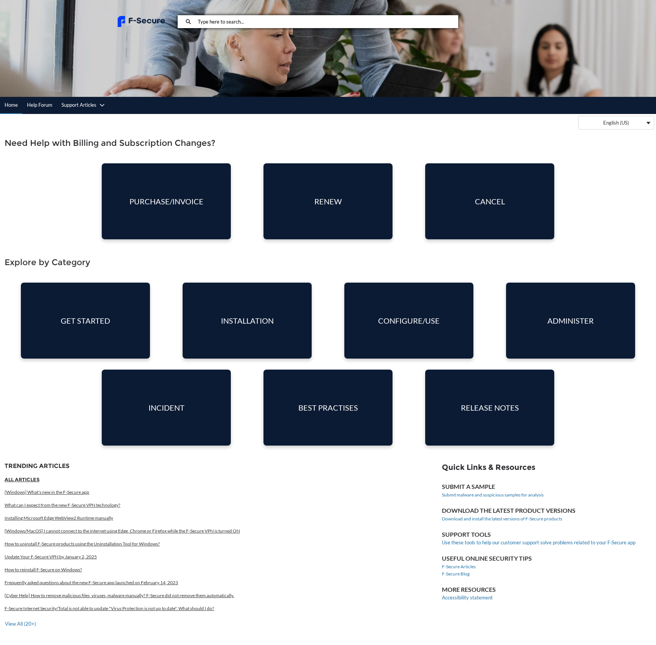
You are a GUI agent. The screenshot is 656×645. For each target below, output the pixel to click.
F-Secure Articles (459, 566)
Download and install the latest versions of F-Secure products (502, 519)
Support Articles (79, 105)
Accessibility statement (467, 597)
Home (11, 105)
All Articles (22, 479)
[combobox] (328, 22)
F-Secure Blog (456, 574)
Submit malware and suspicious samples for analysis (493, 495)
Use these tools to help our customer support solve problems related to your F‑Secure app (539, 542)
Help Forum (39, 105)
